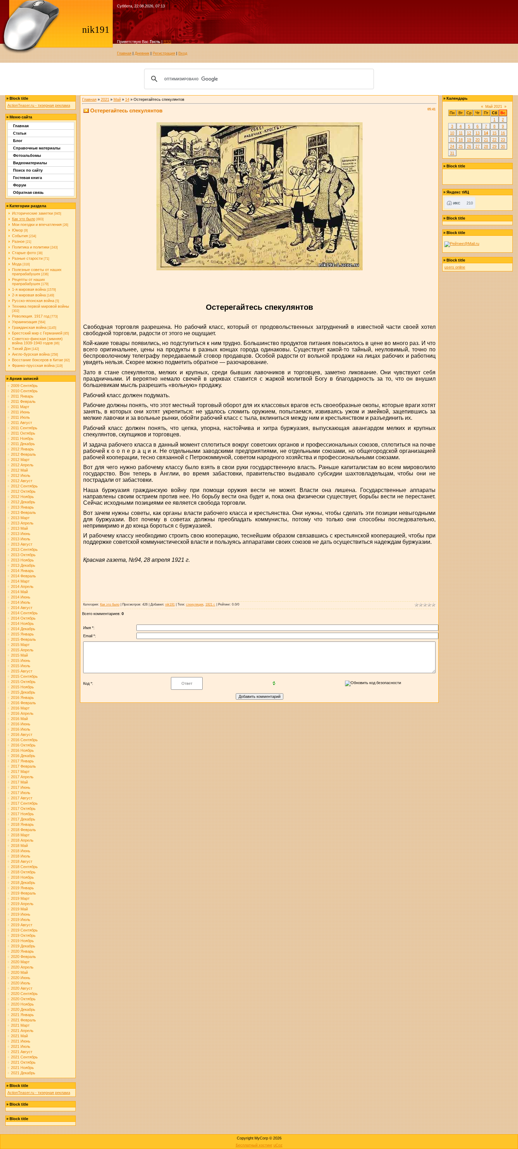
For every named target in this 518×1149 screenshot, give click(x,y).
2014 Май (19, 592)
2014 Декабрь (23, 629)
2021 (105, 99)
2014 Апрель (22, 586)
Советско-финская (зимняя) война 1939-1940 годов (37, 341)
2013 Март (20, 518)
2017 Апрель (22, 777)
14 (127, 99)
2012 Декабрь (23, 502)
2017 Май (19, 782)
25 (460, 146)
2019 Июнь (20, 914)
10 (452, 133)
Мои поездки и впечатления (37, 224)
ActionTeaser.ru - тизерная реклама (38, 105)
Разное (18, 241)
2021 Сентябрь (24, 1057)
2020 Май (19, 972)
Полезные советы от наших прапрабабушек (37, 272)
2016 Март (20, 708)
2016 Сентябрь (24, 740)
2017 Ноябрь (22, 814)
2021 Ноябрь (22, 1067)
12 (469, 133)
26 (469, 146)
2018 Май (19, 845)
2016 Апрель (22, 713)
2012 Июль (20, 475)
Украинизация (24, 322)
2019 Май (19, 909)
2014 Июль (20, 602)
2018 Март (20, 835)
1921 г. (210, 604)
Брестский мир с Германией (37, 333)
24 (452, 146)
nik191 (170, 604)
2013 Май (19, 528)
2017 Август (21, 798)
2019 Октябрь (23, 935)
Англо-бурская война (31, 354)
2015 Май (19, 655)
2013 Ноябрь (22, 560)
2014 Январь (22, 571)
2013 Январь (22, 507)
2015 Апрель (22, 650)
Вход (182, 53)
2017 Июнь (20, 787)
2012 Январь (22, 449)
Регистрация (164, 53)
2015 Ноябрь (22, 687)
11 (461, 133)
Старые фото (24, 253)
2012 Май (19, 470)
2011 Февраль (23, 401)
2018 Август (21, 861)
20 (477, 139)
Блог (18, 141)
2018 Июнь (20, 851)
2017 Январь (22, 761)
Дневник (142, 53)
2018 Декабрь (23, 882)
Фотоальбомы (27, 155)
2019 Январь (22, 888)
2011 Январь (22, 396)
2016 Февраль (23, 703)
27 (477, 146)
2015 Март (20, 645)
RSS (167, 41)
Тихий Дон (21, 348)
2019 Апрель (22, 904)
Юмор (17, 230)
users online (454, 267)
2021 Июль (20, 1046)
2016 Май (19, 719)
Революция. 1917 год (30, 316)
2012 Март (20, 459)
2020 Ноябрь (22, 1004)
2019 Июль (20, 919)
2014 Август (21, 608)
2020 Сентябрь (24, 993)
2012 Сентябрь (24, 486)
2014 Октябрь (23, 618)
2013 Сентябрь (24, 549)
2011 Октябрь (23, 433)
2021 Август (21, 1052)
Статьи (19, 133)
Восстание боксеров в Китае (37, 360)
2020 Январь (22, 951)
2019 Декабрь (23, 946)
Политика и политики (30, 247)
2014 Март (20, 581)
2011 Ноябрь (22, 438)
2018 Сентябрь (24, 867)
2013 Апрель (22, 523)
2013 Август (21, 544)
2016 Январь (22, 697)
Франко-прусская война (33, 365)
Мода (16, 264)
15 (494, 133)
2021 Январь (22, 1015)
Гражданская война (29, 327)
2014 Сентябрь (24, 613)
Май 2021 (493, 106)
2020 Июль (20, 983)
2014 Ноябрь (22, 623)
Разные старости (27, 258)
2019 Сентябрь (24, 930)
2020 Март (20, 962)
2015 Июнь (20, 660)
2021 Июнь (20, 1041)
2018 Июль (20, 856)
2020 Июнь (20, 978)
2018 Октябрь (23, 872)
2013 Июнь (20, 534)
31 (452, 153)
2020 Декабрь (23, 1009)
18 (460, 139)
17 (452, 139)
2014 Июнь (20, 597)
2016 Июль (20, 729)
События (20, 236)
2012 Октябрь (23, 491)
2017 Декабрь (23, 819)
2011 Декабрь (23, 444)
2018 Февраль (23, 830)
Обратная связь (28, 192)
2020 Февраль (23, 956)
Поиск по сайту (28, 170)
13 (477, 133)
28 (486, 146)
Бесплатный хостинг (254, 1145)
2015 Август (21, 671)
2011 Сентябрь (24, 428)
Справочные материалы (36, 148)
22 (494, 139)
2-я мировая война (29, 295)
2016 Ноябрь (22, 750)
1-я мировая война (29, 289)
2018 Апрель (22, 840)
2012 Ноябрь (22, 496)
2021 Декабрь (23, 1073)
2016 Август (21, 734)
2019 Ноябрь (22, 941)
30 (503, 146)
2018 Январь (22, 824)
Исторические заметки (32, 213)
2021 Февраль (23, 1020)
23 (503, 139)
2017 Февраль (23, 766)
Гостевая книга (27, 178)
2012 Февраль (23, 454)
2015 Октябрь (23, 682)
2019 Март (20, 898)
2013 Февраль (23, 512)
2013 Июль (20, 539)
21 (486, 139)
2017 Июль (20, 793)
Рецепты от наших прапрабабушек (28, 281)
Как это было (23, 219)
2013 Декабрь (23, 565)
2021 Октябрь (23, 1062)
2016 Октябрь (23, 745)
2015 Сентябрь (24, 676)
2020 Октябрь (23, 999)
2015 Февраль (23, 639)
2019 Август (21, 925)
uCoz (278, 1145)
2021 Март (20, 1025)
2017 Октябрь (23, 808)
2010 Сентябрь (24, 391)
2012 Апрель (22, 465)
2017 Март (20, 771)
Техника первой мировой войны (40, 306)
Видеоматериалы (30, 163)
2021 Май (19, 1036)
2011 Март (20, 407)
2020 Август (21, 988)
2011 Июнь (20, 412)
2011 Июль (20, 417)
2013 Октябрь (23, 555)
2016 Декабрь (23, 756)
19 (469, 139)
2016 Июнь (20, 724)
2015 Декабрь (23, 692)
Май (117, 99)
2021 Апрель (22, 1030)
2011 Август (21, 422)
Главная (124, 53)
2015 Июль (20, 666)
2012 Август (21, 481)
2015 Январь (22, 634)
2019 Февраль (23, 893)
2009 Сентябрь (24, 385)
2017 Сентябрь (24, 803)
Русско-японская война (33, 301)
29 (494, 146)
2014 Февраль (23, 576)
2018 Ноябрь (22, 877)
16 (503, 133)
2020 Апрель (22, 967)
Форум (19, 185)
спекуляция (194, 604)
